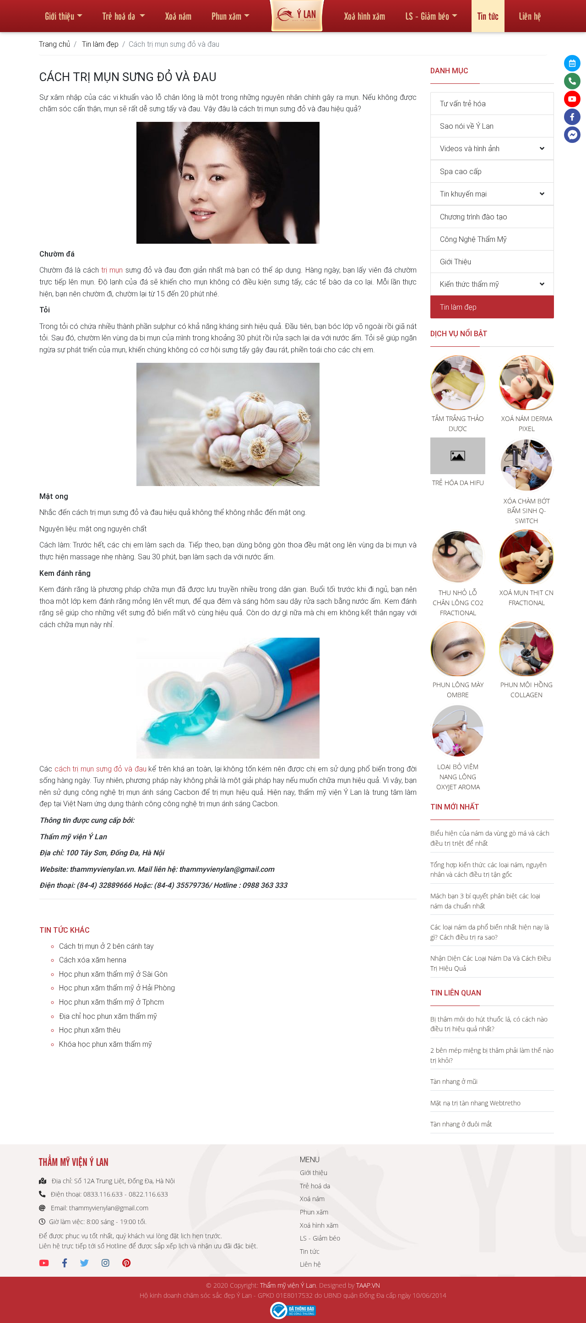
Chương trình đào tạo (473, 216)
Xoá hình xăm (364, 15)
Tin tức (488, 15)
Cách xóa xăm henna (92, 959)
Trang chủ (54, 44)
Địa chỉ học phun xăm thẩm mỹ (108, 1016)
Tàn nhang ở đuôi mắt (461, 1124)
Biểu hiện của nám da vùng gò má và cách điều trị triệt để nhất (489, 838)
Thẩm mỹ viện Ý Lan (288, 1285)
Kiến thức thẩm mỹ (469, 284)
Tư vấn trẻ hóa (463, 103)
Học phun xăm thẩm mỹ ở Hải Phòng (117, 987)
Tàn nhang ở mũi (453, 1081)
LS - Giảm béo (427, 15)
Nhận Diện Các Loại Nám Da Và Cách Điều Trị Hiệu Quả (490, 963)
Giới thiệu (59, 15)
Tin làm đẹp (100, 44)
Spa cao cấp (461, 171)
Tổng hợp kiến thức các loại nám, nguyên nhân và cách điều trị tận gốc (488, 869)
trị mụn (112, 269)
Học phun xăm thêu (89, 1029)
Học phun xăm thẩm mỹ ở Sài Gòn (113, 974)
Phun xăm (226, 15)
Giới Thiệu (455, 261)
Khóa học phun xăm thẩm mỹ (105, 1044)
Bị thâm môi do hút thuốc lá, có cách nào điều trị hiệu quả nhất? (489, 1024)
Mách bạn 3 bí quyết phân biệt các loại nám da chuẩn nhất (485, 900)
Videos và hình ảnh (469, 148)
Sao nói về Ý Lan (467, 126)
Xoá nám (178, 15)
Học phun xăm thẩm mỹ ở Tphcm (111, 1001)
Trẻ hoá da (120, 15)
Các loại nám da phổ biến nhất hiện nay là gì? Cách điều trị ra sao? (489, 932)
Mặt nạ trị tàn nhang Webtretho (475, 1103)
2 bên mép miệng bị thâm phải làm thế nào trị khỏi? (491, 1055)
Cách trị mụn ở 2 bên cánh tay (106, 946)
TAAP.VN (368, 1285)
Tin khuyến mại (463, 193)
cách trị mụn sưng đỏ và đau (100, 768)
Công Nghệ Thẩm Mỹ (473, 239)
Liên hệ (530, 15)
